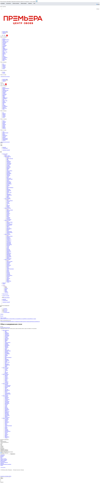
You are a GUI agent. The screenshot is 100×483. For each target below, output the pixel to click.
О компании (2, 3)
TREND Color (4, 49)
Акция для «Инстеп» (4, 462)
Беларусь (4, 128)
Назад (6, 154)
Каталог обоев (5, 31)
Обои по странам (16, 318)
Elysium (3, 44)
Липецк (6, 291)
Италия (3, 126)
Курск (6, 290)
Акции (3, 33)
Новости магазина (4, 452)
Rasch (3, 60)
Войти (98, 4)
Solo (3, 99)
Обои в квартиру (10, 200)
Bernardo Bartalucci (5, 39)
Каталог (1, 456)
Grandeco (4, 43)
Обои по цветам (9, 236)
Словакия (4, 121)
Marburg (3, 38)
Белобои (3, 56)
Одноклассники (6, 312)
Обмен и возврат (24, 3)
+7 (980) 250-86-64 (2, 467)
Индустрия (4, 42)
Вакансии (2, 455)
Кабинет (4, 65)
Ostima (3, 52)
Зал (3, 63)
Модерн (3, 134)
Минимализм (4, 135)
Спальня (4, 67)
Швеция (3, 127)
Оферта (1, 465)
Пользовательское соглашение (5, 464)
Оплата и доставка (16, 3)
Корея (3, 120)
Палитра (4, 58)
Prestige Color (4, 51)
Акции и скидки (3, 458)
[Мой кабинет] (1, 152)
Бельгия (3, 122)
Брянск (6, 289)
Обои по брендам (10, 158)
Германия (4, 124)
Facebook (5, 308)
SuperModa (4, 98)
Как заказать (8, 3)
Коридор (4, 64)
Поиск (2, 478)
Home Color (4, 59)
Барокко (3, 137)
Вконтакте (5, 309)
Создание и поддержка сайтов (5, 476)
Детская (3, 66)
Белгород (6, 288)
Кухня (3, 68)
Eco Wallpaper (4, 57)
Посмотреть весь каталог (5, 76)
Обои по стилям (9, 222)
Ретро (3, 133)
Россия (3, 72)
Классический (5, 138)
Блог (34, 3)
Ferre (3, 55)
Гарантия (2, 463)
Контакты (30, 3)
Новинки (4, 32)
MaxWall (4, 46)
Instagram (5, 311)
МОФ (3, 47)
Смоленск (6, 292)
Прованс (4, 140)
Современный (5, 139)
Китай (3, 123)
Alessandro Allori (5, 41)
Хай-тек (38, 321)
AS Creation (4, 45)
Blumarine (4, 53)
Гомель (3, 40)
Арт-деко (4, 136)
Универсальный (5, 132)
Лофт (3, 131)
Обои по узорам (9, 261)
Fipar (3, 54)
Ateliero (3, 48)
